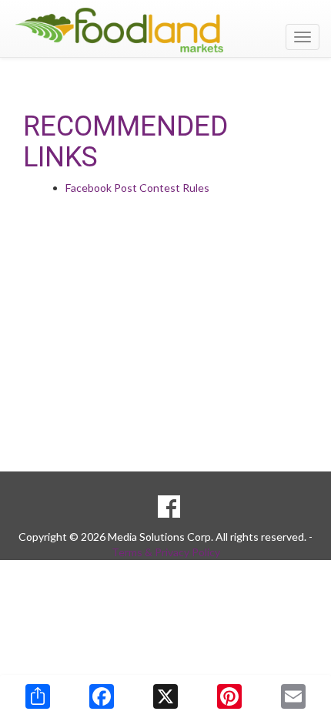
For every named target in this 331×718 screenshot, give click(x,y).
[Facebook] (101, 696)
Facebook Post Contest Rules (137, 187)
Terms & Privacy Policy (166, 552)
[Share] (37, 696)
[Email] (293, 696)
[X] (165, 696)
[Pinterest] (229, 696)
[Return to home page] (165, 30)
